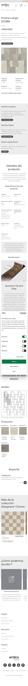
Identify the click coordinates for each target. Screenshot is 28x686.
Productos (8, 10)
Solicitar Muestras (7, 43)
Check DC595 (5, 538)
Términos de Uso (21, 671)
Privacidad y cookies (8, 671)
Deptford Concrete (22, 438)
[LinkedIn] (18, 665)
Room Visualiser (5, 623)
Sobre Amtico (4, 651)
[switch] (24, 341)
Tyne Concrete (13, 438)
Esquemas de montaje (7, 621)
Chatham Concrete (4, 438)
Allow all (14, 361)
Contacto (5, 151)
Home (2, 10)
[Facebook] (5, 665)
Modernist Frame (4, 455)
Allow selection (14, 366)
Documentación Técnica (7, 636)
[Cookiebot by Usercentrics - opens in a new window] (20, 313)
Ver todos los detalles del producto (11, 93)
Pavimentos (4, 618)
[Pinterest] (23, 665)
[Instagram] (9, 665)
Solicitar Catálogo (7, 136)
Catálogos (3, 633)
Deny (14, 371)
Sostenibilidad (5, 639)
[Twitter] (14, 665)
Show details (20, 356)
